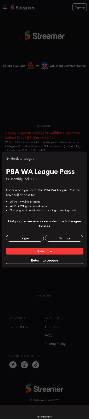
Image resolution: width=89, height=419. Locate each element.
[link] (44, 251)
